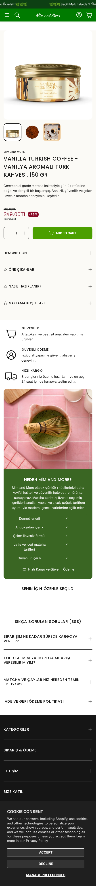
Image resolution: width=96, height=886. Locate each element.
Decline (46, 864)
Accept (45, 852)
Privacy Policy (37, 841)
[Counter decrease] (8, 233)
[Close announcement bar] (91, 3)
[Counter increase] (25, 233)
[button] (7, 15)
